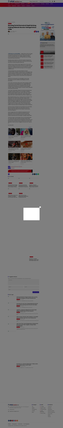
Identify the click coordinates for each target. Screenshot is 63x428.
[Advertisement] (31, 214)
